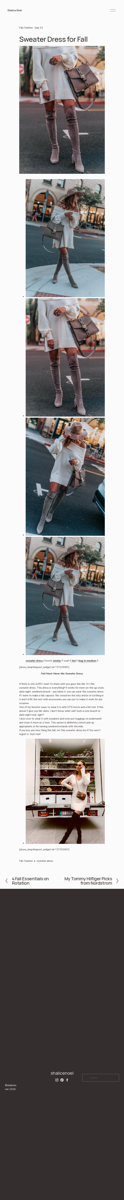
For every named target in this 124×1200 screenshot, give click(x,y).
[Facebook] (67, 1080)
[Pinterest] (62, 1080)
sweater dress (45, 861)
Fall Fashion (26, 27)
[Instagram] (56, 1080)
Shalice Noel (14, 10)
